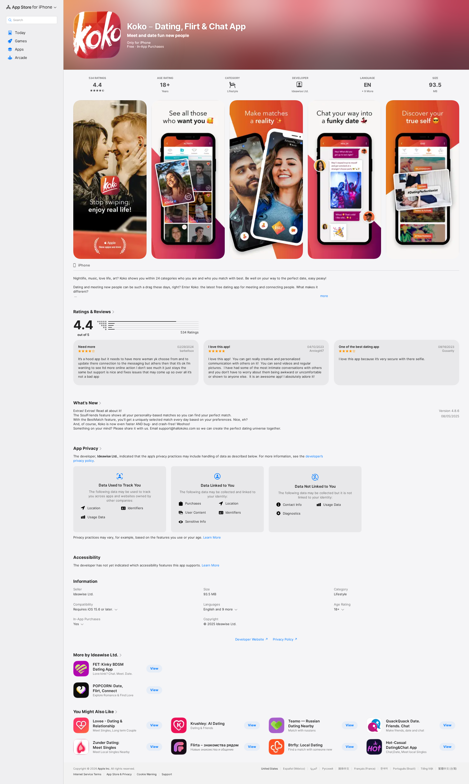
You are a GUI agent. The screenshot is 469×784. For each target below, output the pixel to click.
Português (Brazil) (404, 768)
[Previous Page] (68, 180)
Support (167, 774)
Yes (76, 624)
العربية (313, 768)
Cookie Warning (147, 774)
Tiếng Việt (427, 768)
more (324, 296)
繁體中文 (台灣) (447, 768)
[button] (31, 32)
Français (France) (364, 768)
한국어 (384, 768)
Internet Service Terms (87, 774)
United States (269, 768)
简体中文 (343, 768)
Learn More (212, 537)
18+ (337, 609)
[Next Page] (464, 180)
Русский (327, 768)
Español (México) (294, 768)
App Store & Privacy (119, 774)
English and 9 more (218, 609)
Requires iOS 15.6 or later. (93, 609)
